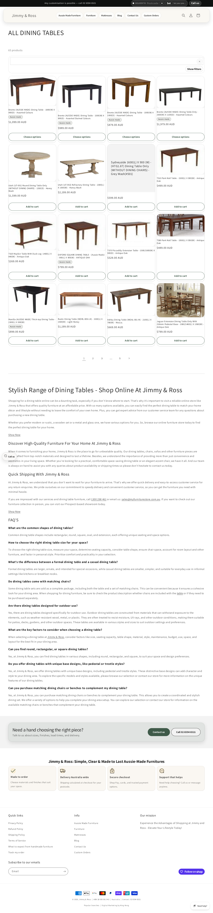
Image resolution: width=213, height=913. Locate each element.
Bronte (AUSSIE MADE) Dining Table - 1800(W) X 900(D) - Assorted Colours (31, 111)
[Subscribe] (64, 871)
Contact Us (80, 846)
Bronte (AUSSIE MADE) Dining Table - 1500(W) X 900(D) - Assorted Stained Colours (81, 117)
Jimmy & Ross (55, 637)
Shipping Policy (16, 834)
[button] (69, 15)
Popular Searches (91, 905)
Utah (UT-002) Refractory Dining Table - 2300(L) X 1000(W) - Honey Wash (81, 186)
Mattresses (80, 834)
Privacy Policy (15, 823)
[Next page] (129, 358)
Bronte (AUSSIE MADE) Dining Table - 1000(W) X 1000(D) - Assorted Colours (130, 114)
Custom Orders (82, 852)
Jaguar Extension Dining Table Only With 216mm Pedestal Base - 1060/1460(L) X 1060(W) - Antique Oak (180, 324)
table (180, 593)
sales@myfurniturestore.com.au (141, 499)
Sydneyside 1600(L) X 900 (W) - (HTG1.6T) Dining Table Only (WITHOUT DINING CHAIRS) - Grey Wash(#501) (131, 168)
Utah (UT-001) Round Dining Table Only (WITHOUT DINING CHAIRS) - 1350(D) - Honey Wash (30, 188)
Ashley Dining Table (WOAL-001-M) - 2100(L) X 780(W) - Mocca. (129, 321)
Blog (76, 840)
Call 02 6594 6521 (186, 732)
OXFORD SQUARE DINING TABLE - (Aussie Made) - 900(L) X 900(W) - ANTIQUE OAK (81, 256)
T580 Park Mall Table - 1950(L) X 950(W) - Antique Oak (180, 242)
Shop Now (14, 435)
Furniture (79, 828)
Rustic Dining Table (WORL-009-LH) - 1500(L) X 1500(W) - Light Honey (80, 320)
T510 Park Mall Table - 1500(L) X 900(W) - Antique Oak (180, 179)
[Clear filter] (199, 61)
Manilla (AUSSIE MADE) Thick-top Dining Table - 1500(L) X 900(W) (31, 321)
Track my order (16, 852)
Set (169, 3)
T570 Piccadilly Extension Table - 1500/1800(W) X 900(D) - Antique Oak (131, 252)
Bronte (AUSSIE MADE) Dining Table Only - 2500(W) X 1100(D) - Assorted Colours (177, 113)
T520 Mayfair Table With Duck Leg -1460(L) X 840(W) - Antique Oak (30, 255)
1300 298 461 (98, 499)
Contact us (159, 732)
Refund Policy (15, 828)
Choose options (32, 136)
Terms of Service (17, 840)
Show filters (194, 69)
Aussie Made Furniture (86, 823)
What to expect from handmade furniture (30, 846)
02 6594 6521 (135, 899)
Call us (195, 3)
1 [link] (84, 358)
